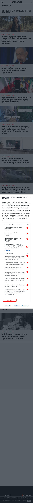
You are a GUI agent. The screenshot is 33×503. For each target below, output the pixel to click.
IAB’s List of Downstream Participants (18, 220)
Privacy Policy (25, 305)
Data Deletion (8, 305)
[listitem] (16, 224)
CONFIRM (10, 300)
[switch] (27, 228)
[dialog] (16, 251)
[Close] (30, 197)
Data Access (16, 305)
